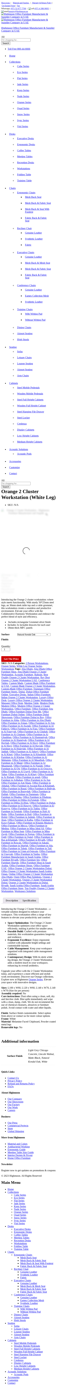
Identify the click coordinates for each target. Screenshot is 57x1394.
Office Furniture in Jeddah (22, 817)
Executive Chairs (22, 1280)
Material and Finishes (21, 3)
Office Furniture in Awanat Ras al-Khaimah (32, 785)
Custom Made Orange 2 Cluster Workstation (32, 686)
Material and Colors (17, 1143)
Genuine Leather (33, 232)
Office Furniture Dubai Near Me (25, 711)
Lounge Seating (25, 363)
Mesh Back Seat (33, 197)
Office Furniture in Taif (39, 848)
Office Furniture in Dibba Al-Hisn (23, 801)
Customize (14, 467)
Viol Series (22, 126)
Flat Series (22, 78)
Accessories (15, 461)
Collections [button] (14, 61)
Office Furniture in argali (27, 777)
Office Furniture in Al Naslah (28, 765)
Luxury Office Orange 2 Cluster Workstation (30, 700)
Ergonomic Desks (26, 144)
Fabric (28, 244)
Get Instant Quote (8, 6)
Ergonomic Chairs (23, 1254)
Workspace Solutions (25, 891)
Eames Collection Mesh (37, 295)
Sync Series (23, 120)
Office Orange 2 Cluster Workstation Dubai (29, 868)
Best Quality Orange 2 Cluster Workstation (24, 676)
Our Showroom (15, 1101)
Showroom (5, 3)
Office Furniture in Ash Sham (16, 783)
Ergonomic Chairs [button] (26, 192)
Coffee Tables (24, 150)
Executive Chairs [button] (25, 252)
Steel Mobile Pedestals (28, 387)
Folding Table (24, 174)
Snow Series (23, 114)
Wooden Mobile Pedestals (30, 393)
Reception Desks (25, 162)
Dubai (22, 691)
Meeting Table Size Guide (21, 1152)
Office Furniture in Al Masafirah (28, 760)
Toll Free (12, 48)
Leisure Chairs (24, 357)
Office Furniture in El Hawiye (16, 805)
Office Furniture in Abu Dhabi (35, 720)
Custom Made (16, 683)
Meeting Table (31, 703)
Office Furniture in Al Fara (24, 728)
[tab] (12, 900)
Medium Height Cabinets (29, 441)
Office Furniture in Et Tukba (25, 808)
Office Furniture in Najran (21, 834)
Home (12, 55)
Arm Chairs (23, 375)
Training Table (24, 180)
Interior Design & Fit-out (20, 1155)
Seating (11, 1323)
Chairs (11, 1252)
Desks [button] (12, 134)
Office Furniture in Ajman (14, 723)
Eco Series (22, 72)
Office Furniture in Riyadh (32, 840)
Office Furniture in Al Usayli (15, 771)
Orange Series (24, 102)
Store (10, 1128)
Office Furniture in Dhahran (37, 797)
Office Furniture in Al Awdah (16, 726)
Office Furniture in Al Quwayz (36, 768)
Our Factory (14, 1104)
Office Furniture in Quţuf (20, 837)
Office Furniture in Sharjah (14, 845)
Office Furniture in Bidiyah (41, 788)
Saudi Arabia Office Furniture (25, 885)
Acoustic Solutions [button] (18, 449)
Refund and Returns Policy (21, 1083)
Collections (13, 1192)
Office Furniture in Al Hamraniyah (30, 737)
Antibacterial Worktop (19, 1146)
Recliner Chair (21, 1269)
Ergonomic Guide (16, 1149)
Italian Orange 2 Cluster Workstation (19, 697)
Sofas (20, 351)
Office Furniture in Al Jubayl (24, 751)
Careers (11, 1110)
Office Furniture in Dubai (42, 802)
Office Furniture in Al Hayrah (28, 745)
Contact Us (13, 1078)
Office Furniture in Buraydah (15, 791)
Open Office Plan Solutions (27, 877)
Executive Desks (25, 138)
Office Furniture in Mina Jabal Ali (27, 828)
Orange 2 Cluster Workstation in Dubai (28, 882)
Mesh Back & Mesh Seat (37, 263)
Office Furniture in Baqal (13, 788)
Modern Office (8, 706)
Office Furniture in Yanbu (27, 854)
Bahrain (38, 674)
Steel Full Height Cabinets (30, 399)
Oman (4, 874)
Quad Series (23, 108)
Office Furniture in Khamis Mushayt (34, 822)
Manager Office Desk (12, 703)
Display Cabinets (25, 429)
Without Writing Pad (35, 320)
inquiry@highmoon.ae (18, 11)
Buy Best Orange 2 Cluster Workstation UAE (25, 679)
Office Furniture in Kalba (20, 820)
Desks (11, 1226)
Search (6, 43)
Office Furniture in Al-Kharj (22, 774)
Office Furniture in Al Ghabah (32, 731)
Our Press (12, 1122)
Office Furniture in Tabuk (14, 848)
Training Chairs (21, 1306)
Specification (29, 900)
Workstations (23, 168)
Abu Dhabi (27, 669)
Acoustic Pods (24, 453)
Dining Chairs (24, 327)
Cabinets (12, 1340)
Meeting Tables (24, 156)
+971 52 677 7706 (18, 8)
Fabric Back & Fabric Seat (33, 1266)
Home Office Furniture (19, 1158)
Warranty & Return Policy (42, 3)
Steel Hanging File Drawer (30, 411)
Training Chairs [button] (25, 309)
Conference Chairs (23, 1294)
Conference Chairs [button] (26, 285)
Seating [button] (13, 347)
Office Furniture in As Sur (37, 780)
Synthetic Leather (34, 238)
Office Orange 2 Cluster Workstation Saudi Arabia (26, 871)
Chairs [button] (12, 188)
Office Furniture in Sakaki (35, 842)
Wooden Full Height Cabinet (31, 405)
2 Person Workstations (37, 663)
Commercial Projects (18, 1125)
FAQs (11, 1086)
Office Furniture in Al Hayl (24, 743)
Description (12, 900)
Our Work (13, 1107)
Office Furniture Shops (20, 865)
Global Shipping (16, 1131)
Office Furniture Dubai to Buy (29, 717)
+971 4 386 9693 (41, 8)
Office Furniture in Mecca (14, 825)
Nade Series (23, 96)
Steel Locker (23, 417)
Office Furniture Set (30, 859)
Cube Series (23, 66)
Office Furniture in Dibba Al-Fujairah (20, 800)
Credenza (22, 423)
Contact (13, 473)
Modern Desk (47, 703)
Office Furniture (23, 708)
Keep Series (23, 90)
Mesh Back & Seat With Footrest (36, 1263)
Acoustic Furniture (23, 674)
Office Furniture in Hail (20, 814)
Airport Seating (24, 333)
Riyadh (5, 885)
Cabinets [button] (13, 383)
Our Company (15, 1099)
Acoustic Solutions (17, 1371)
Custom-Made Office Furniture (16, 689)
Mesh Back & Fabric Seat (38, 203)
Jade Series (22, 84)
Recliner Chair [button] (24, 228)
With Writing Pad (33, 313)
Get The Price (11, 659)
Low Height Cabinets (28, 435)
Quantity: (6, 646)
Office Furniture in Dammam (23, 794)
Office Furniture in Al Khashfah (30, 754)
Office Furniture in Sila (41, 845)
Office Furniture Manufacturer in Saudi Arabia (24, 855)
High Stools (23, 339)
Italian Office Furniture (38, 694)
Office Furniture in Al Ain (41, 723)
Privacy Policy (15, 1080)
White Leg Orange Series (29, 666)
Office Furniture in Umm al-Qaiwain (19, 851)
